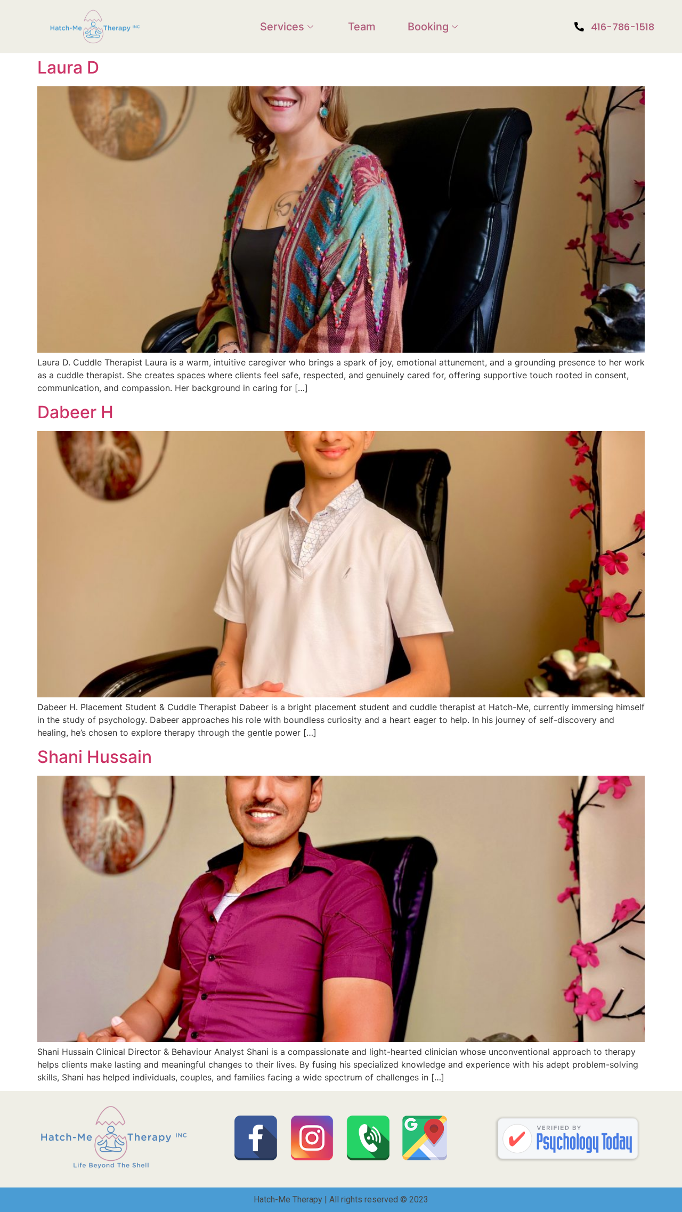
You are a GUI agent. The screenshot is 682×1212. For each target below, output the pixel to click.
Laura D (68, 67)
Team (362, 26)
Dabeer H (75, 412)
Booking (428, 26)
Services (282, 26)
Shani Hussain (94, 756)
